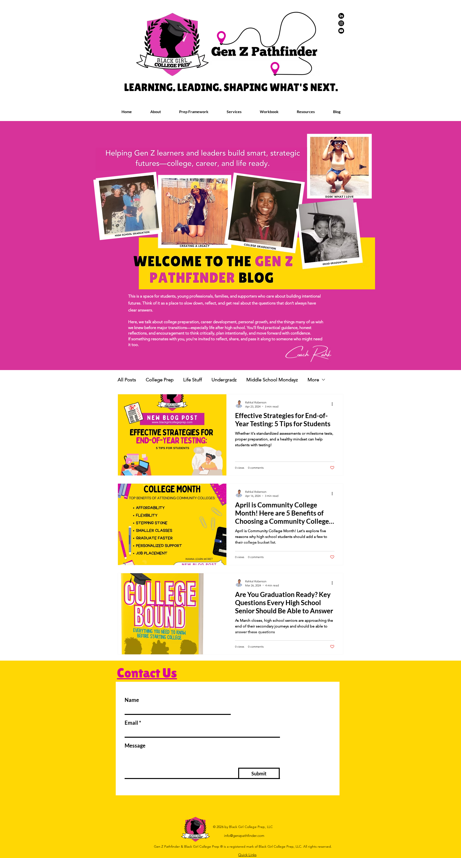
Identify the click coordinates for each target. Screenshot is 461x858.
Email (131, 722)
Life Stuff (192, 380)
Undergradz (224, 380)
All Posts (127, 380)
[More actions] (334, 404)
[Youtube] (341, 31)
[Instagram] (341, 23)
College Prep (160, 380)
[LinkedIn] (341, 16)
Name (132, 700)
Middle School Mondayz (272, 380)
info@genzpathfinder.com (244, 835)
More (313, 380)
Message (135, 745)
